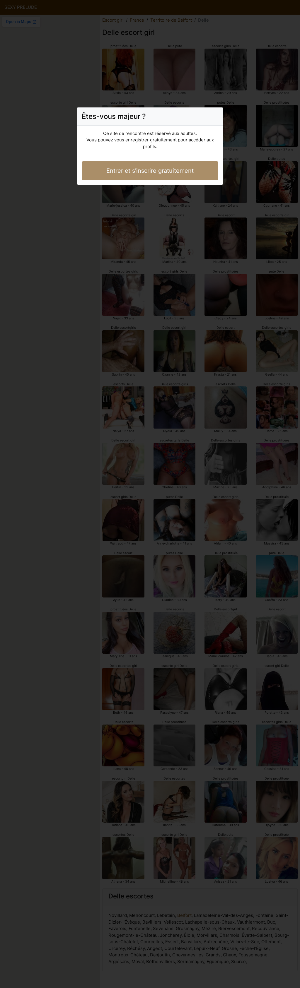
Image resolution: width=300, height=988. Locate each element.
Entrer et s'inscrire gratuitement (150, 170)
